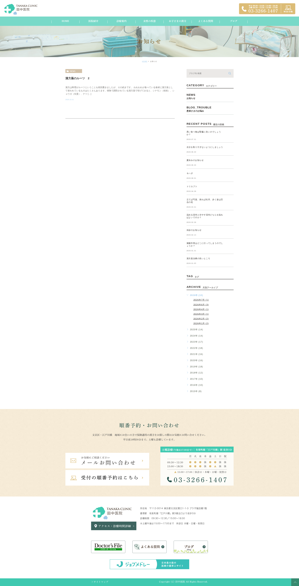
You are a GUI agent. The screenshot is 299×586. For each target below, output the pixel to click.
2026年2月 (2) (201, 318)
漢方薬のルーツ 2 (77, 78)
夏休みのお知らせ (195, 160)
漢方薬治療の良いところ (198, 258)
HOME (144, 61)
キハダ (190, 173)
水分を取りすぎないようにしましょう (205, 147)
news (72, 71)
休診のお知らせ (194, 230)
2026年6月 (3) (201, 304)
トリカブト (192, 186)
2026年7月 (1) (201, 300)
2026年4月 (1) (201, 309)
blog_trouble (199, 109)
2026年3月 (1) (201, 314)
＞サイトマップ (99, 582)
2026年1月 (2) (201, 323)
